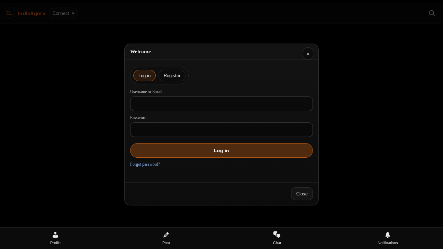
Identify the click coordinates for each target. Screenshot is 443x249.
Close (302, 193)
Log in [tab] (144, 75)
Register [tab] (172, 75)
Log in (221, 150)
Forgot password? (145, 164)
